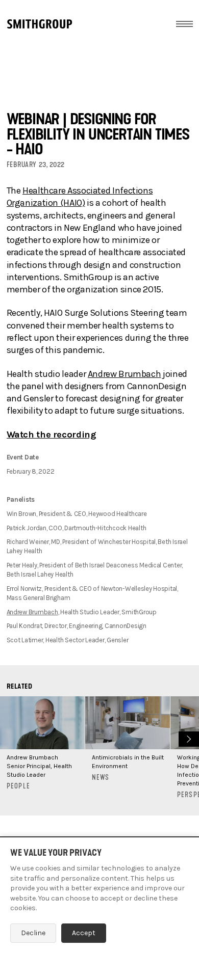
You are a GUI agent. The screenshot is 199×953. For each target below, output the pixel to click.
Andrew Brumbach (124, 373)
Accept (83, 933)
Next (187, 737)
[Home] (39, 24)
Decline (33, 933)
